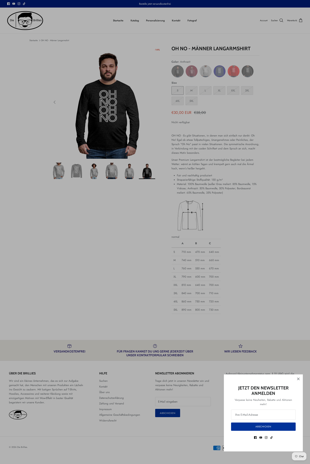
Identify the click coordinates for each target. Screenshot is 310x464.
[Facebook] (255, 437)
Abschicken (263, 426)
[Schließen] (298, 379)
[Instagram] (266, 437)
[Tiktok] (271, 437)
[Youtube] (260, 437)
